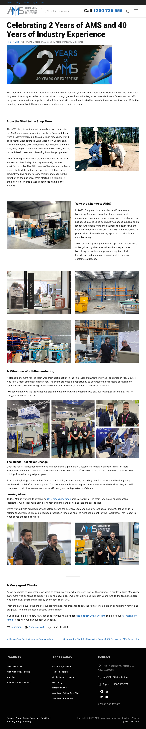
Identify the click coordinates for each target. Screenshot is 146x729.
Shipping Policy (14, 721)
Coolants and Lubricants (64, 677)
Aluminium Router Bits (62, 698)
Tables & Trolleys (60, 672)
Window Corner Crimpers (19, 682)
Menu (136, 11)
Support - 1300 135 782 (115, 684)
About (10, 2)
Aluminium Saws (14, 666)
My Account (38, 2)
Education (16, 627)
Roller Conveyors (60, 687)
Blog (18, 2)
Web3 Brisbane (132, 721)
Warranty (27, 721)
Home (10, 42)
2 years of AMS (37, 627)
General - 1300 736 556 (115, 676)
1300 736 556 (108, 10)
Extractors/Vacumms (62, 666)
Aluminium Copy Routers (18, 672)
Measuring (57, 682)
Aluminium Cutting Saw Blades (66, 693)
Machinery (12, 677)
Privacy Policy (22, 718)
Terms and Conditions (40, 718)
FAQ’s (26, 2)
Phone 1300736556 (127, 11)
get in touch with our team (90, 615)
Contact (10, 718)
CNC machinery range (59, 498)
